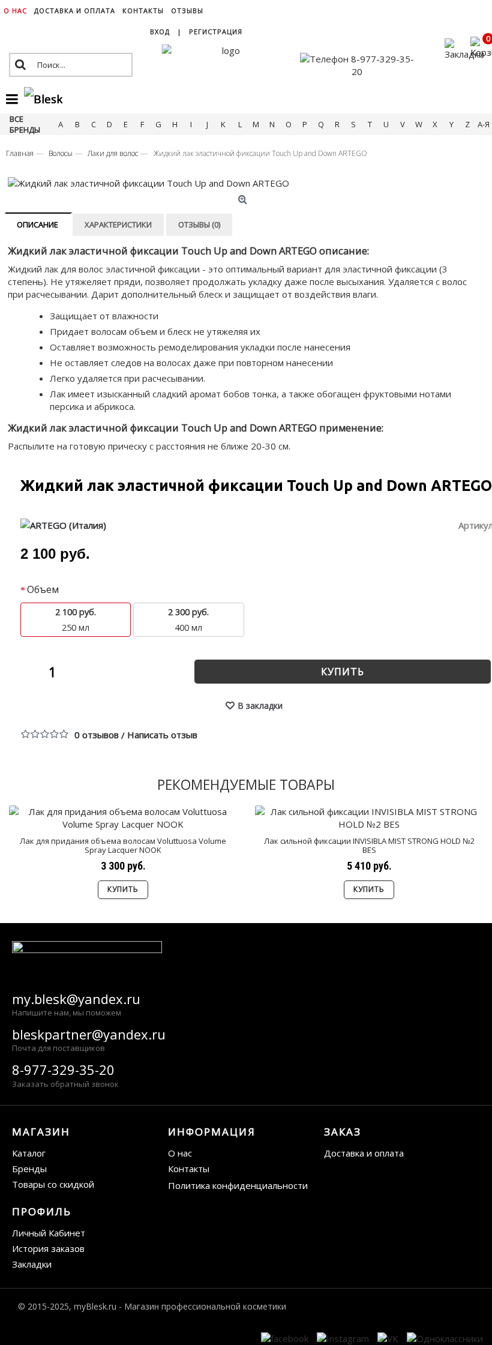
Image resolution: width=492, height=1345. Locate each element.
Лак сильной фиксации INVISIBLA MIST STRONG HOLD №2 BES (369, 845)
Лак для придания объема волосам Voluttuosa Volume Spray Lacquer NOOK (123, 845)
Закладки (32, 1264)
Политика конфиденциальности (238, 1185)
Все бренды (25, 124)
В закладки (260, 705)
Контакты (188, 1169)
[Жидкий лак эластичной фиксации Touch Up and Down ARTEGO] (244, 183)
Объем (43, 589)
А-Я (484, 124)
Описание (37, 224)
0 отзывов (96, 735)
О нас (180, 1153)
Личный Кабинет (48, 1233)
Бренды (29, 1169)
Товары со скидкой (53, 1184)
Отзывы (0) (199, 224)
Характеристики (118, 224)
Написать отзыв (162, 735)
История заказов (48, 1248)
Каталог (29, 1153)
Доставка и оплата (364, 1153)
